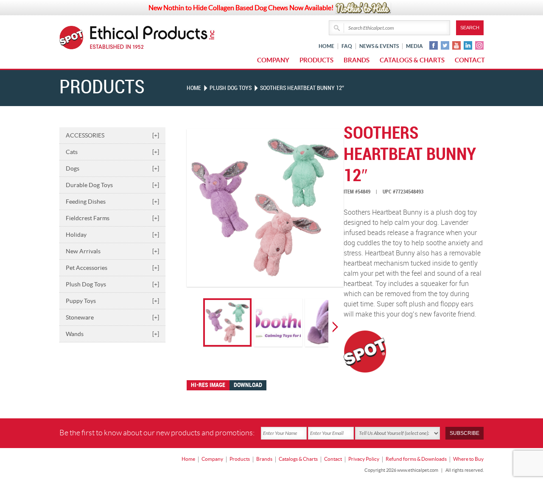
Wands (112, 334)
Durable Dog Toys (112, 185)
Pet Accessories (112, 267)
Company (273, 60)
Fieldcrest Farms (112, 218)
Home (326, 46)
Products (316, 60)
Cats (112, 152)
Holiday (112, 234)
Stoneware (112, 317)
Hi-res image (208, 385)
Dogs (112, 168)
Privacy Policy (363, 459)
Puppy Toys (112, 300)
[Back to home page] (152, 37)
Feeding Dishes (112, 201)
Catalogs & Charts (412, 60)
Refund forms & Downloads (416, 459)
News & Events (379, 46)
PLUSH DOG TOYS (231, 88)
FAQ (346, 46)
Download (248, 385)
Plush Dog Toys (112, 284)
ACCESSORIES (112, 135)
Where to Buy (468, 459)
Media (414, 46)
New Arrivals (112, 251)
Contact (470, 60)
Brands (356, 60)
